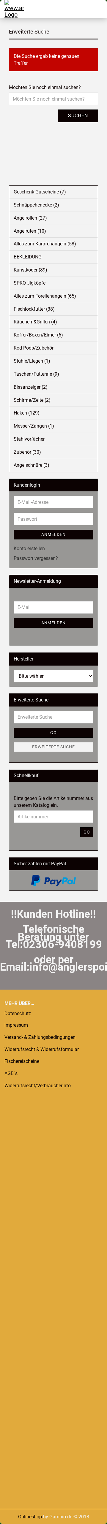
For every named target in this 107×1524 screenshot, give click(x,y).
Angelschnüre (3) (31, 465)
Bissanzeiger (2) (31, 387)
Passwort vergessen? (36, 558)
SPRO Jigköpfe (29, 283)
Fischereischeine (21, 1061)
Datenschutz (17, 1013)
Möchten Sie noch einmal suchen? (45, 87)
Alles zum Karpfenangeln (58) (45, 244)
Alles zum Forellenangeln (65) (45, 296)
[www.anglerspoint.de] (12, 9)
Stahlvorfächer (29, 439)
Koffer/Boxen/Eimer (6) (38, 335)
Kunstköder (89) (30, 270)
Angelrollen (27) (30, 218)
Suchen (78, 115)
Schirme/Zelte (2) (32, 400)
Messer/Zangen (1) (34, 426)
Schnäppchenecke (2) (36, 205)
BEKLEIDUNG (28, 257)
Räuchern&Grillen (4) (35, 322)
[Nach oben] (16, 1515)
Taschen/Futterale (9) (36, 374)
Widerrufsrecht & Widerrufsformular (41, 1049)
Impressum (16, 1025)
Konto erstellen (29, 548)
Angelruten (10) (30, 231)
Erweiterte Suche (53, 746)
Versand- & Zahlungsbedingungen (39, 1037)
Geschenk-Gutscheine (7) (40, 192)
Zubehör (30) (27, 452)
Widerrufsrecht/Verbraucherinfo (37, 1085)
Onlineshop (30, 1517)
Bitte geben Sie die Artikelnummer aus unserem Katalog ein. (53, 802)
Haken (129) (27, 413)
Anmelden (53, 534)
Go (53, 732)
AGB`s (11, 1073)
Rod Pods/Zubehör (34, 348)
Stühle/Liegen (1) (32, 361)
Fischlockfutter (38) (34, 309)
